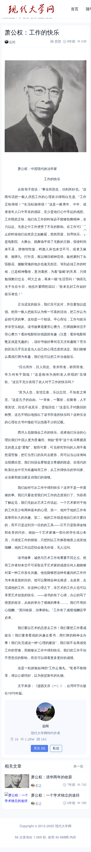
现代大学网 (63, 825)
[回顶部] (85, 230)
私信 (56, 748)
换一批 (78, 766)
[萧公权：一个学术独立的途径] (17, 799)
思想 (58, 41)
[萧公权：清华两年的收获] (17, 781)
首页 (74, 8)
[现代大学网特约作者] (45, 711)
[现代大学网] (34, 9)
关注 (39, 748)
